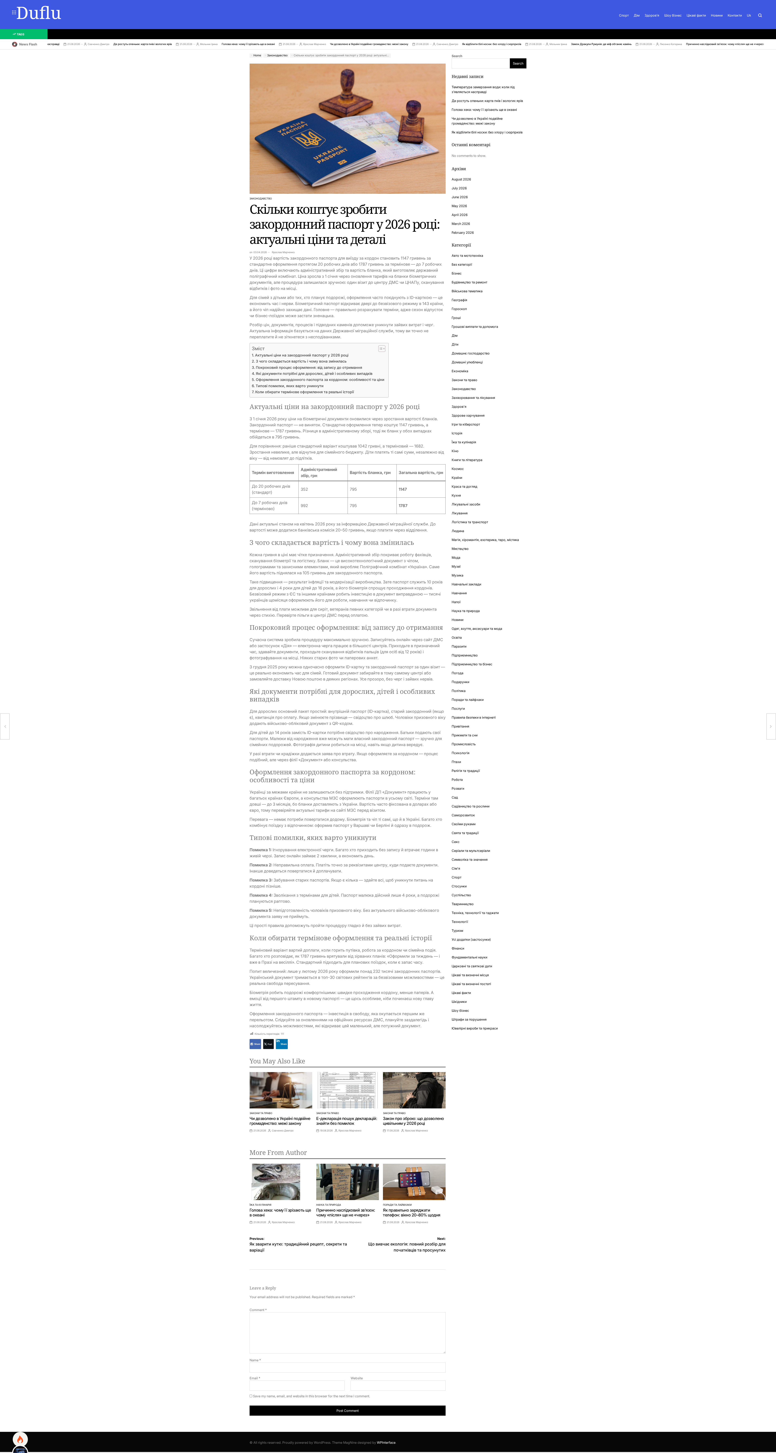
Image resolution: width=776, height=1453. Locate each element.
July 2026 (459, 188)
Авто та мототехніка (467, 256)
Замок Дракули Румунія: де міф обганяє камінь (510, 44)
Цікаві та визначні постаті (471, 984)
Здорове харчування (468, 415)
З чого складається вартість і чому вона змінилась (301, 361)
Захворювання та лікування (473, 398)
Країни (457, 478)
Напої (456, 602)
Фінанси (458, 948)
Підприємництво (465, 655)
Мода (456, 558)
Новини (717, 15)
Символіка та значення (470, 860)
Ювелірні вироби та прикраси (475, 1028)
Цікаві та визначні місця (470, 975)
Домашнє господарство (471, 353)
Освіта (457, 637)
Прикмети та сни (465, 735)
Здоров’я (652, 15)
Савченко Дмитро (356, 44)
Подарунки (460, 682)
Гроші (456, 318)
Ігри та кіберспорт (466, 424)
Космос (458, 469)
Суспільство (461, 895)
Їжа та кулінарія (260, 1204)
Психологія (460, 753)
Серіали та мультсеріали (471, 851)
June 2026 (460, 197)
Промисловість (464, 744)
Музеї (456, 566)
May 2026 (459, 206)
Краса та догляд (464, 486)
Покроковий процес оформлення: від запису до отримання (309, 367)
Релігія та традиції (466, 771)
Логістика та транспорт (470, 522)
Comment (258, 1310)
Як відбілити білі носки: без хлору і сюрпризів (400, 44)
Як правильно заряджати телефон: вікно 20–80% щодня (411, 1212)
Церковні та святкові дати (472, 966)
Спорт (624, 15)
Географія (459, 300)
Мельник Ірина (118, 44)
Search (457, 56)
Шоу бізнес (673, 15)
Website (357, 1378)
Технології (460, 922)
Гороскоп (459, 309)
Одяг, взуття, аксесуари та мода (477, 629)
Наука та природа (328, 1204)
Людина (458, 531)
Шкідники (459, 1002)
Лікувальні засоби (466, 504)
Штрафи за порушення (469, 1019)
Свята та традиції (465, 833)
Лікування (460, 513)
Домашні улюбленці (467, 362)
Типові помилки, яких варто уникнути (290, 386)
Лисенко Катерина (580, 44)
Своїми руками (464, 824)
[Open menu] (14, 12)
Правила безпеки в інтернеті (474, 717)
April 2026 (460, 215)
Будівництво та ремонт (469, 282)
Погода (457, 673)
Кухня (456, 495)
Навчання (459, 593)
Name (255, 1360)
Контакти (735, 15)
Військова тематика (467, 291)
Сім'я (456, 868)
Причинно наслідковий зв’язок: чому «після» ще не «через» (634, 44)
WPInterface (386, 1442)
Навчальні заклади (466, 584)
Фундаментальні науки (469, 957)
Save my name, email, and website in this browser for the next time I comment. (311, 1396)
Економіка (460, 371)
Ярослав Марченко (223, 44)
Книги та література (467, 460)
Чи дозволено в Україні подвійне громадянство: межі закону (278, 44)
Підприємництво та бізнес (472, 664)
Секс (456, 842)
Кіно (455, 451)
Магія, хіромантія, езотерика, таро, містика (485, 540)
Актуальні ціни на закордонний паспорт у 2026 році (301, 355)
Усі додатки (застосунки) (471, 939)
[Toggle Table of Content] (379, 348)
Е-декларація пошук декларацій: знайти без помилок (346, 1121)
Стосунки (459, 886)
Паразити (459, 646)
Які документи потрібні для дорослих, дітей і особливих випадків (314, 373)
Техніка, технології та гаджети (475, 913)
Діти (455, 344)
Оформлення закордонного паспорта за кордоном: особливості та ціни (320, 379)
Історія (457, 433)
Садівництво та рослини (470, 806)
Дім (637, 15)
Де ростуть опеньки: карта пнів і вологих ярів (52, 44)
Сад (455, 797)
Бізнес (457, 273)
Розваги (458, 788)
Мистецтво (460, 549)
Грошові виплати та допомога (475, 327)
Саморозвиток (463, 815)
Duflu (38, 12)
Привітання (460, 726)
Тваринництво (463, 904)
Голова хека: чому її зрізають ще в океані (157, 44)
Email (255, 1378)
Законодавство (261, 198)
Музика (457, 575)
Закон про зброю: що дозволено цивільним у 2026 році (413, 1121)
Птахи (456, 762)
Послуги (458, 709)
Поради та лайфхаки (397, 1204)
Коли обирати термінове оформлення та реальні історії (304, 392)
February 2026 (463, 233)
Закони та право (261, 1113)
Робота (457, 780)
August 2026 (461, 179)
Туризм (457, 931)
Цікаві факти (696, 15)
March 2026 (461, 224)
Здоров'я (459, 407)
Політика (459, 691)
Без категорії (462, 264)
